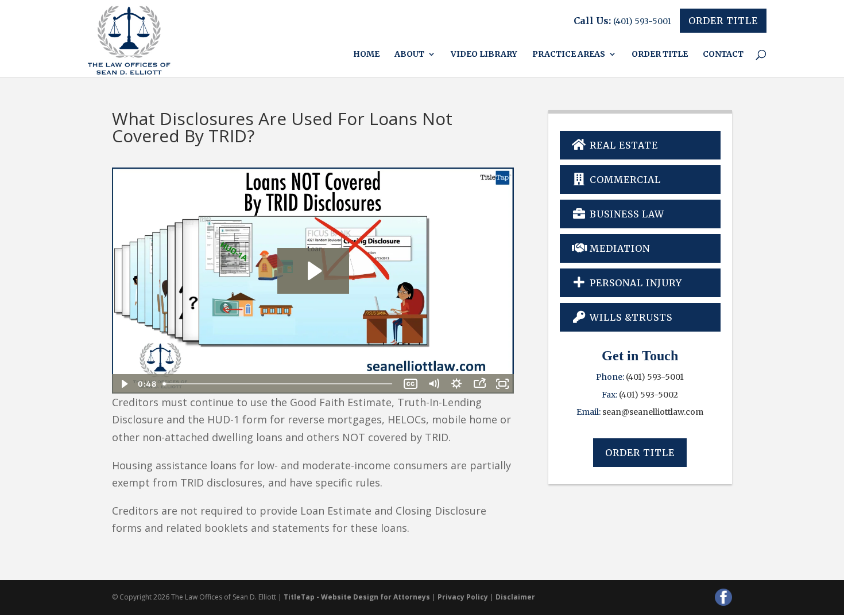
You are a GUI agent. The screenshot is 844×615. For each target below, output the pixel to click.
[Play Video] (123, 384)
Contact (723, 54)
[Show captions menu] (410, 384)
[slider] (278, 384)
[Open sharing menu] (479, 384)
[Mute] (433, 384)
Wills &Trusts (629, 317)
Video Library (484, 54)
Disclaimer (515, 597)
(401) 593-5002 (648, 395)
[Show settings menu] (456, 384)
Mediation (618, 248)
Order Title (723, 20)
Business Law (625, 214)
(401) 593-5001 (642, 21)
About (409, 54)
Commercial (624, 179)
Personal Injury (634, 283)
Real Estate (622, 145)
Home (366, 54)
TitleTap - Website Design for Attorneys (357, 597)
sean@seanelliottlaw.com (652, 412)
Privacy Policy (463, 597)
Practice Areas (568, 54)
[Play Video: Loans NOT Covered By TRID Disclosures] (313, 271)
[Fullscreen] (502, 384)
